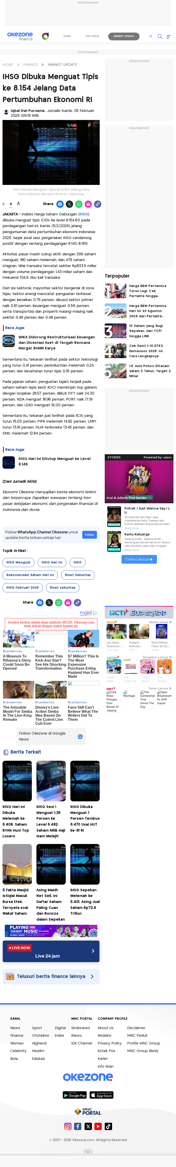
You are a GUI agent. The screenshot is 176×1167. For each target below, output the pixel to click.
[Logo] (45, 36)
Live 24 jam (47, 955)
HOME (8, 65)
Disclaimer (136, 1028)
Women (17, 1043)
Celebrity (18, 1051)
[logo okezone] (88, 1077)
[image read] (9, 341)
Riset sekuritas (62, 587)
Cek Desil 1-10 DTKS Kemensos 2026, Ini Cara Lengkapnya (146, 351)
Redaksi (104, 1035)
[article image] (115, 291)
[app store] (101, 1094)
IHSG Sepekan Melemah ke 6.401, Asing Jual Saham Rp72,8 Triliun (85, 901)
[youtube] (98, 1126)
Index (59, 1035)
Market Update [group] (124, 36)
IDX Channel (81, 1043)
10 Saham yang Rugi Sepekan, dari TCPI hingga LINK (146, 331)
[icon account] (6, 111)
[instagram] (68, 1126)
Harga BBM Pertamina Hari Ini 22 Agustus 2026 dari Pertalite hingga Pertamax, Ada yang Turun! (148, 311)
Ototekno (40, 1035)
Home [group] (67, 36)
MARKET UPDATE (62, 65)
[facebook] (78, 1126)
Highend (39, 1043)
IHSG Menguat (18, 562)
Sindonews (80, 1028)
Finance (16, 1035)
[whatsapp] (79, 204)
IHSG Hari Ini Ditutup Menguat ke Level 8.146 (55, 461)
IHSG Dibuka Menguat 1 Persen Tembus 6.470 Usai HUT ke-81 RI (85, 818)
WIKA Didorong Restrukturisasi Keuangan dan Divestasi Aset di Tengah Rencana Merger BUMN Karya (57, 343)
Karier (103, 1059)
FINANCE (30, 65)
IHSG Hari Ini (52, 562)
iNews (76, 1035)
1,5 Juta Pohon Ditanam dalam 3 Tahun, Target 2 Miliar (150, 371)
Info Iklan (105, 1066)
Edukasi (38, 1059)
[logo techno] (20, 36)
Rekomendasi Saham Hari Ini (30, 575)
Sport (37, 1028)
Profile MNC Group (143, 1043)
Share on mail (88, 204)
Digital (60, 1028)
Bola (14, 1059)
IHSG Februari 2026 (22, 587)
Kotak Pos (106, 1051)
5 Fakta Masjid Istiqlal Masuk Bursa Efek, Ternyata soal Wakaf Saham (15, 901)
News (15, 1028)
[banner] (51, 936)
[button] (151, 36)
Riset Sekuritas (78, 575)
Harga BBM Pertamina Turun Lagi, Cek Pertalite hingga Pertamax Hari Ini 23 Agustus (147, 291)
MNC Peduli (137, 1035)
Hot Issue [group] (92, 36)
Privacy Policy (110, 1043)
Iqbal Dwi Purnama (28, 111)
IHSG (78, 562)
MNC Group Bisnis (142, 1051)
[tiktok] (108, 1126)
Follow (89, 534)
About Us (106, 1028)
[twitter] (88, 1126)
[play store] (75, 1094)
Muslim (38, 1051)
